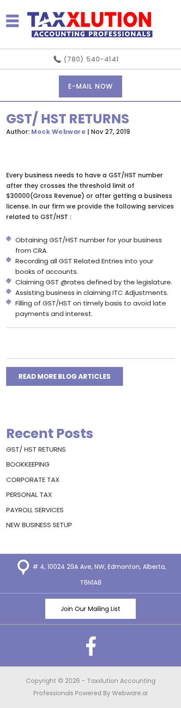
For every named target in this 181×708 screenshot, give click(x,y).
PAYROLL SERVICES (35, 509)
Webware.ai (130, 693)
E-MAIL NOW (90, 86)
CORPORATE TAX (32, 479)
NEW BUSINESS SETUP (39, 524)
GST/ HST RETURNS (36, 449)
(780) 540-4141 (91, 59)
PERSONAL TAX (29, 494)
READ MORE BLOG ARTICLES (64, 376)
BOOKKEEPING (28, 464)
